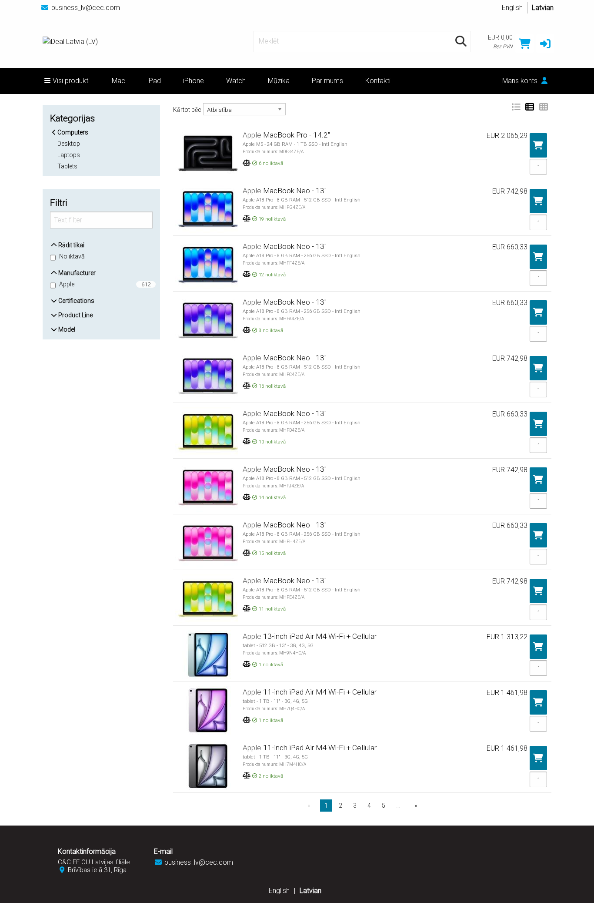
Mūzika (279, 81)
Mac (118, 81)
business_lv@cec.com (85, 7)
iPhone (193, 81)
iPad (154, 81)
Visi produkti (71, 81)
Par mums (327, 81)
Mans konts (520, 81)
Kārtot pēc (187, 109)
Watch (236, 81)
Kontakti (377, 81)
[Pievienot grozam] (538, 145)
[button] (545, 43)
